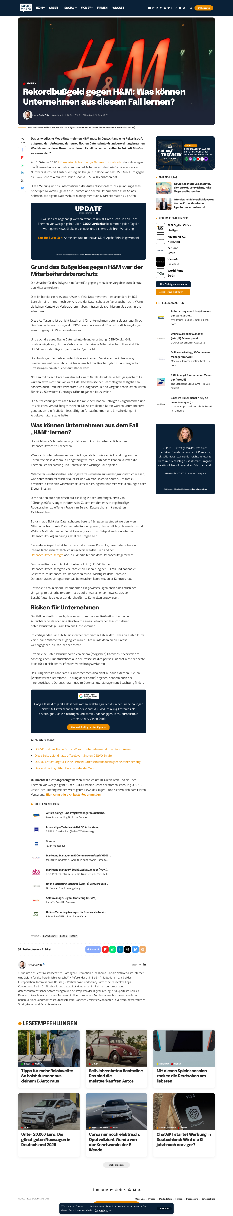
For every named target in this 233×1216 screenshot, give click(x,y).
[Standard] (36, 843)
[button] (164, 1208)
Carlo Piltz (44, 115)
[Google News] (149, 8)
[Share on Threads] (22, 180)
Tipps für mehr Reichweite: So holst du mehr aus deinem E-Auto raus (47, 1076)
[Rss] (184, 8)
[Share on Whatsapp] (22, 165)
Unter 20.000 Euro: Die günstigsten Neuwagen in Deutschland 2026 (45, 1140)
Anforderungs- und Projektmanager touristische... (76, 813)
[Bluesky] (180, 8)
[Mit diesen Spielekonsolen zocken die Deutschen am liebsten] (184, 1048)
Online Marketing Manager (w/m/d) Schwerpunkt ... (77, 884)
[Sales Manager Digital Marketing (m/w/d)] (36, 900)
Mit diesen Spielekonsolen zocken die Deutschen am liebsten (182, 1076)
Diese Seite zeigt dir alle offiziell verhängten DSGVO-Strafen (74, 756)
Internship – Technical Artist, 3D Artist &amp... (73, 827)
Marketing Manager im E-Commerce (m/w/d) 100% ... (78, 855)
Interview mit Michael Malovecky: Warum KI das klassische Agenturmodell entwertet (194, 203)
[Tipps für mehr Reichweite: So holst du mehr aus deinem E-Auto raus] (49, 1048)
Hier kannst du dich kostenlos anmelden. (73, 795)
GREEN (27, 1064)
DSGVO (63, 936)
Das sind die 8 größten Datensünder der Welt (64, 768)
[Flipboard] (161, 8)
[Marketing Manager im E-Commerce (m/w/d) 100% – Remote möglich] (36, 857)
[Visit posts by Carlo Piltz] (27, 115)
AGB (119, 254)
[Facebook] (145, 8)
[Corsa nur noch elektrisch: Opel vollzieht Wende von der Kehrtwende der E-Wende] (116, 1111)
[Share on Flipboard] (22, 157)
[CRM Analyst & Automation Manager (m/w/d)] (161, 381)
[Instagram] (153, 8)
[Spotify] (165, 8)
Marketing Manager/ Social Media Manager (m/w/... (77, 869)
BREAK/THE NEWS (100, 1128)
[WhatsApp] (172, 8)
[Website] (140, 964)
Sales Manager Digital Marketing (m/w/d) (71, 898)
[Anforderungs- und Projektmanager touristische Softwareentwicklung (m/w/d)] (36, 815)
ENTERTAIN (164, 1064)
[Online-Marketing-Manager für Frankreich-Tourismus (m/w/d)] (36, 914)
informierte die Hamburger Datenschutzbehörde (90, 162)
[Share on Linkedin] (22, 173)
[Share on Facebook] (22, 150)
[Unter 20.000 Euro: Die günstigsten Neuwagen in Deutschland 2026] (49, 1111)
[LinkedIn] (157, 8)
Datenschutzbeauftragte (47, 555)
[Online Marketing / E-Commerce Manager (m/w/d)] (161, 358)
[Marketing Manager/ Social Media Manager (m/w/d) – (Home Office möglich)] (36, 871)
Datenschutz (101, 1210)
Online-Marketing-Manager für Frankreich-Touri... (76, 912)
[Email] (142, 949)
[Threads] (176, 8)
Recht (74, 936)
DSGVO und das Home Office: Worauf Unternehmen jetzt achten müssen (83, 749)
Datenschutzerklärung (91, 254)
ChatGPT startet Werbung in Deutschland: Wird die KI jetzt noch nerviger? (184, 1140)
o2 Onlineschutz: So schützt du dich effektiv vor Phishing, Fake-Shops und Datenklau (193, 188)
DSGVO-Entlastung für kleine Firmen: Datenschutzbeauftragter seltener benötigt (88, 762)
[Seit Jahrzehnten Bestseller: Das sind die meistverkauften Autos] (116, 1048)
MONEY (31, 83)
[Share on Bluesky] (22, 188)
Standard (51, 841)
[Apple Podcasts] (168, 8)
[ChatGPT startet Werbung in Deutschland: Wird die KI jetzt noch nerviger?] (184, 1111)
